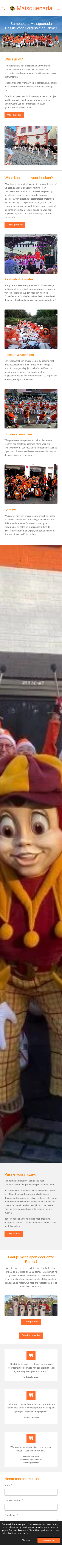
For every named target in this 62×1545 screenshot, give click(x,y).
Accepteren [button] (48, 1540)
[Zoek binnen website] (3, 8)
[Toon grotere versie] (31, 145)
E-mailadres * (11, 1515)
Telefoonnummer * (14, 1500)
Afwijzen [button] (26, 1540)
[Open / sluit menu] (58, 8)
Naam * (8, 1485)
